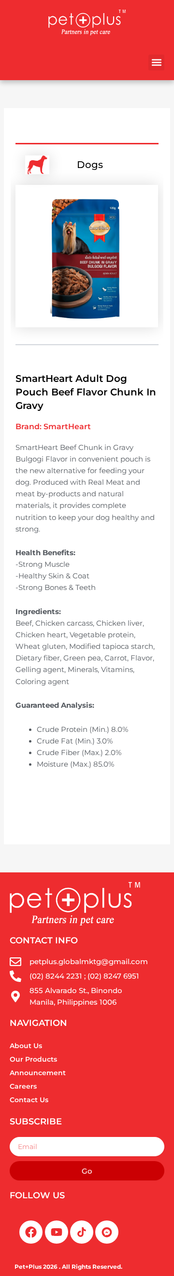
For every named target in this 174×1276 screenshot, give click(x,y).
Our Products (33, 1059)
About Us (26, 1045)
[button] (156, 62)
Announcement (38, 1072)
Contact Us (29, 1099)
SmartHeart (67, 426)
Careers (23, 1086)
